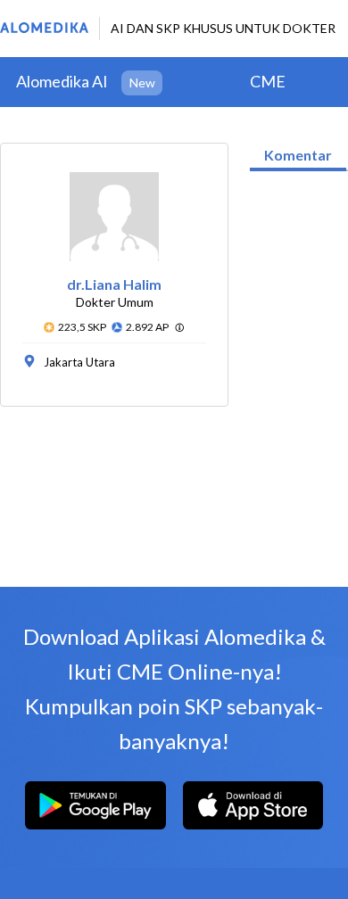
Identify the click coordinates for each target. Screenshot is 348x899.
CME (268, 81)
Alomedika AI (62, 81)
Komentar (298, 154)
